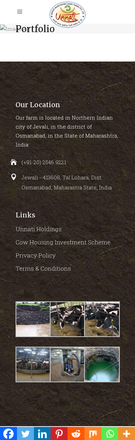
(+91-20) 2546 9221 (43, 162)
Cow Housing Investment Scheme (63, 242)
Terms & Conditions (43, 268)
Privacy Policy (36, 255)
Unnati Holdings (39, 229)
